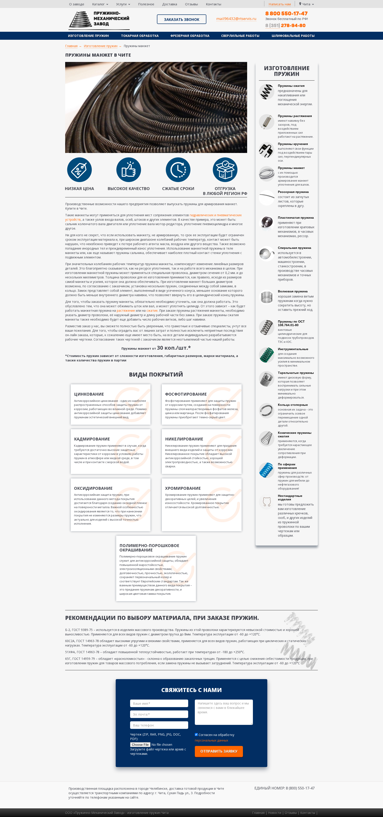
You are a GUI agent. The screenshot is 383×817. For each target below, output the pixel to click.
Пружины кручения (293, 144)
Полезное (146, 4)
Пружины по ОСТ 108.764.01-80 (291, 323)
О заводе (76, 4)
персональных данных (211, 740)
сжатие (152, 310)
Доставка (169, 4)
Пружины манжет (291, 168)
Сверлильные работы (240, 36)
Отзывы (191, 4)
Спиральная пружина (294, 248)
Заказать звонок (181, 19)
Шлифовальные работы (293, 36)
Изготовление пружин (88, 36)
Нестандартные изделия (290, 497)
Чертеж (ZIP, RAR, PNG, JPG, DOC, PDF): (155, 736)
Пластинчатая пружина (296, 217)
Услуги (121, 4)
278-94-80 (285, 25)
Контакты (213, 4)
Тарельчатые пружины (296, 373)
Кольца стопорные (293, 405)
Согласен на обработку (216, 735)
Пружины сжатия (291, 85)
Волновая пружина (293, 291)
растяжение (126, 310)
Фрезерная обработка (189, 36)
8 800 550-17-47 (286, 13)
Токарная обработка (140, 36)
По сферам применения (287, 466)
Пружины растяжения (295, 116)
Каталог (98, 4)
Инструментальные (293, 349)
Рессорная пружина (293, 192)
